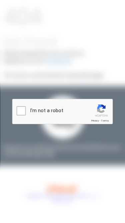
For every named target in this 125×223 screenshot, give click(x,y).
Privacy (95, 120)
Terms (105, 120)
